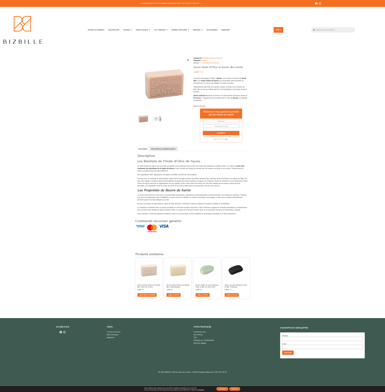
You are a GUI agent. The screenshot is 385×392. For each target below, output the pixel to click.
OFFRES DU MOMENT (96, 30)
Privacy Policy (235, 136)
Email (284, 344)
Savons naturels (216, 58)
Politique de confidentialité (204, 340)
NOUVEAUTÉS (113, 30)
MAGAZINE (225, 30)
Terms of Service (220, 139)
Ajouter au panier (147, 295)
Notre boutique (112, 335)
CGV (195, 337)
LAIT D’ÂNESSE (160, 30)
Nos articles (198, 335)
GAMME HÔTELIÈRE (179, 30)
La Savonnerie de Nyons (210, 63)
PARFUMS (196, 30)
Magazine (110, 337)
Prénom (285, 336)
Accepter (222, 389)
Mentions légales (200, 343)
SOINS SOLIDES (142, 30)
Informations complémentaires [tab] (163, 149)
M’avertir (221, 133)
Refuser (234, 389)
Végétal (204, 60)
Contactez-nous (200, 332)
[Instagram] (320, 3)
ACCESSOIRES (211, 30)
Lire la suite (173, 295)
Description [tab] (143, 149)
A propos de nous (113, 332)
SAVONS (126, 30)
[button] (188, 60)
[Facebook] (316, 3)
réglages (201, 390)
